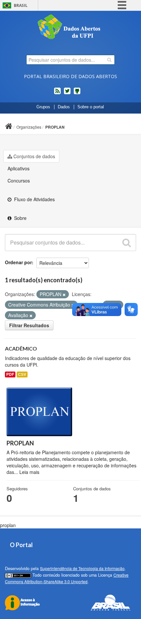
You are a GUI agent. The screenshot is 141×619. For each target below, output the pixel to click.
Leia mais (29, 472)
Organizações (28, 127)
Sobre (20, 218)
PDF (10, 374)
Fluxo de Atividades (34, 199)
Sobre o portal (90, 107)
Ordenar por (18, 262)
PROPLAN (55, 127)
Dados (64, 107)
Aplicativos (19, 168)
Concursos (19, 180)
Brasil (21, 5)
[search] (109, 59)
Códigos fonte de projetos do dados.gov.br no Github (77, 93)
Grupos (43, 107)
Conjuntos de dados (34, 156)
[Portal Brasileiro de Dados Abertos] (70, 27)
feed (57, 93)
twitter (67, 93)
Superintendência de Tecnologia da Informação (82, 568)
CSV (22, 374)
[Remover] (64, 294)
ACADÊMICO (21, 348)
